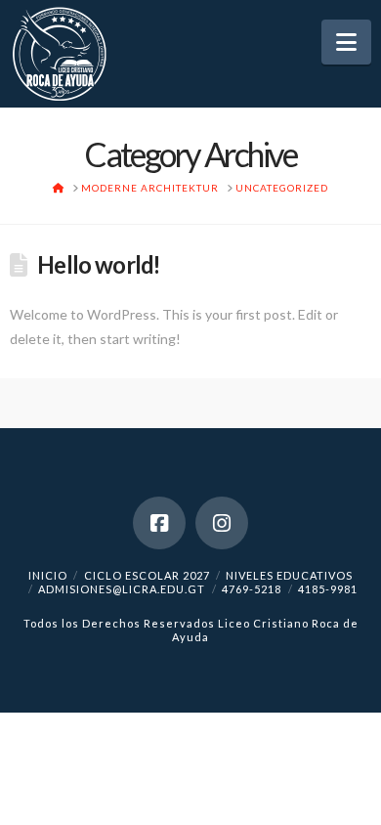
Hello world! (98, 265)
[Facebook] (159, 523)
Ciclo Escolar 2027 (147, 575)
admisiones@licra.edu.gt (121, 589)
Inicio (47, 575)
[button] (346, 42)
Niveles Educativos (289, 575)
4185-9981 (328, 589)
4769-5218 (251, 589)
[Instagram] (221, 523)
